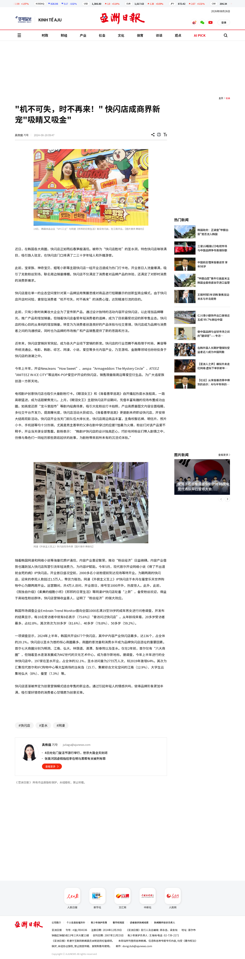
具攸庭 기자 (22, 135)
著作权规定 (118, 922)
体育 (140, 35)
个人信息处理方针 (76, 922)
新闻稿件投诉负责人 (164, 922)
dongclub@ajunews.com (137, 946)
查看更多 (50, 766)
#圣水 (43, 725)
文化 (121, 35)
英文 (25, 19)
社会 (102, 35)
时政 (45, 35)
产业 (83, 35)
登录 (223, 22)
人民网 (172, 907)
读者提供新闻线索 (139, 922)
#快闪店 (24, 725)
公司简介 (56, 922)
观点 (178, 35)
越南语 (52, 19)
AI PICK (200, 35)
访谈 (159, 35)
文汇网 (122, 907)
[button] (221, 499)
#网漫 (60, 725)
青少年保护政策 (99, 922)
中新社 (147, 907)
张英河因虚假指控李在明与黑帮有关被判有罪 (75, 758)
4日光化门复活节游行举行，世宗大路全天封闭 (76, 752)
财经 (64, 35)
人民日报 (72, 907)
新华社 (97, 907)
